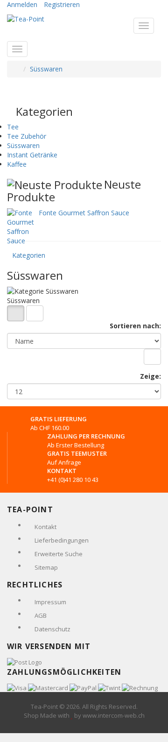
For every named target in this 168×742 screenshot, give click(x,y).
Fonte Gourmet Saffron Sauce (84, 212)
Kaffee (17, 164)
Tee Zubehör (26, 136)
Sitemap (46, 567)
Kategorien (28, 255)
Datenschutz (52, 629)
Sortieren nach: (135, 325)
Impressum (50, 602)
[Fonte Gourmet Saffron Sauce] (20, 225)
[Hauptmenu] (143, 26)
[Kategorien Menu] (17, 49)
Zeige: (150, 376)
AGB (41, 615)
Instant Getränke (32, 154)
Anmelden (22, 4)
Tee (13, 126)
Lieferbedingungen (62, 540)
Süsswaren (46, 68)
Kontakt (45, 527)
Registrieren (62, 4)
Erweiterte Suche (59, 554)
